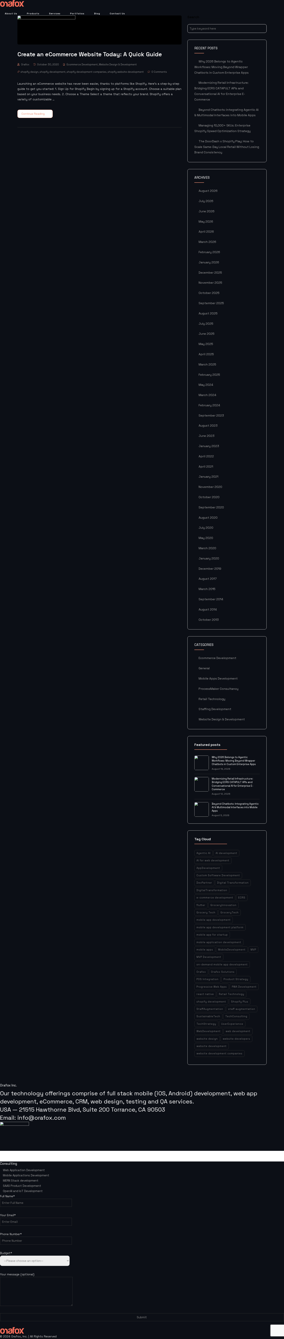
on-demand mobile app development (222, 964)
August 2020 (208, 518)
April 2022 (206, 456)
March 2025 (207, 364)
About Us (11, 13)
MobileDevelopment (232, 949)
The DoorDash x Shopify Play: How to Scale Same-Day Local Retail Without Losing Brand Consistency (226, 147)
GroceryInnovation (223, 905)
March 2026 (207, 242)
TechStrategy (206, 1024)
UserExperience (232, 1024)
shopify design (29, 71)
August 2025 (208, 313)
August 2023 (208, 426)
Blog (97, 13)
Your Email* (8, 1215)
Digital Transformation (233, 882)
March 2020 (207, 548)
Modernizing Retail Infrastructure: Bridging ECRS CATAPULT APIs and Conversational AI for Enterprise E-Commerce (232, 784)
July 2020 (206, 528)
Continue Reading (33, 113)
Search (262, 28)
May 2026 (206, 221)
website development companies (219, 1053)
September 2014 (211, 599)
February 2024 (209, 405)
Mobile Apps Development (218, 678)
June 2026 (206, 211)
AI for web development (212, 860)
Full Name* (7, 1196)
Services (54, 13)
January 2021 (208, 477)
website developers (236, 1038)
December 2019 (210, 569)
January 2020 (209, 558)
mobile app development (213, 919)
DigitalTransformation (211, 890)
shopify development (52, 71)
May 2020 (206, 538)
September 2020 (211, 507)
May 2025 (206, 344)
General (204, 668)
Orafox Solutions (223, 972)
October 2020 (209, 497)
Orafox (25, 64)
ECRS (241, 897)
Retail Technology (212, 699)
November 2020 (210, 487)
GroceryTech (229, 912)
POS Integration (207, 979)
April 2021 (206, 467)
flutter (200, 905)
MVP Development (208, 957)
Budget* (6, 1253)
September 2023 (211, 415)
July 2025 (206, 324)
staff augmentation (241, 1009)
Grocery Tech (205, 912)
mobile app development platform (219, 927)
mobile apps (204, 949)
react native (205, 994)
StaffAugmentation (209, 1009)
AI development (226, 853)
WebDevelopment (208, 1031)
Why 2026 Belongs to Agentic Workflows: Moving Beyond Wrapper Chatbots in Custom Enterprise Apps (221, 67)
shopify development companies (86, 71)
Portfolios (77, 13)
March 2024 (207, 395)
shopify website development (126, 71)
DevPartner (204, 882)
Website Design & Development (118, 64)
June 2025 (206, 334)
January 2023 (209, 446)
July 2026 (206, 201)
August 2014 (208, 609)
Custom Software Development (218, 875)
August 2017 (208, 579)
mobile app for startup (212, 934)
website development (211, 1046)
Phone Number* (11, 1234)
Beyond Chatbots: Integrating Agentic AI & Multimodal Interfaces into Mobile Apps (235, 807)
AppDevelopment (208, 868)
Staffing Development (215, 709)
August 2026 (208, 191)
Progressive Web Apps (211, 986)
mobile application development (218, 942)
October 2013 (209, 620)
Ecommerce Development (82, 64)
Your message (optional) (17, 1274)
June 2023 (206, 436)
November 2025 (210, 283)
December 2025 (210, 273)
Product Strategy (236, 979)
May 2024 (206, 385)
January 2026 (209, 262)
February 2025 (209, 375)
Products (33, 13)
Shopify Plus (239, 1001)
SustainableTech (208, 1016)
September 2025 (211, 303)
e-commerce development (214, 897)
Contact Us (117, 13)
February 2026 (209, 252)
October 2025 (209, 293)
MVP (253, 949)
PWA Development (244, 986)
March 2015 (207, 589)
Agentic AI (203, 853)
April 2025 (206, 354)
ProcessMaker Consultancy (218, 689)
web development (238, 1031)
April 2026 (206, 232)
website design (207, 1038)
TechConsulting (236, 1016)
